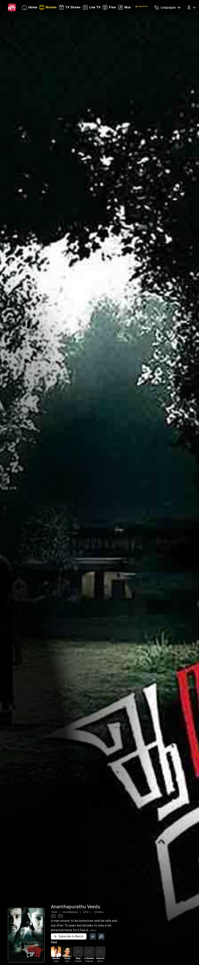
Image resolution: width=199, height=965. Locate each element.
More (93, 930)
